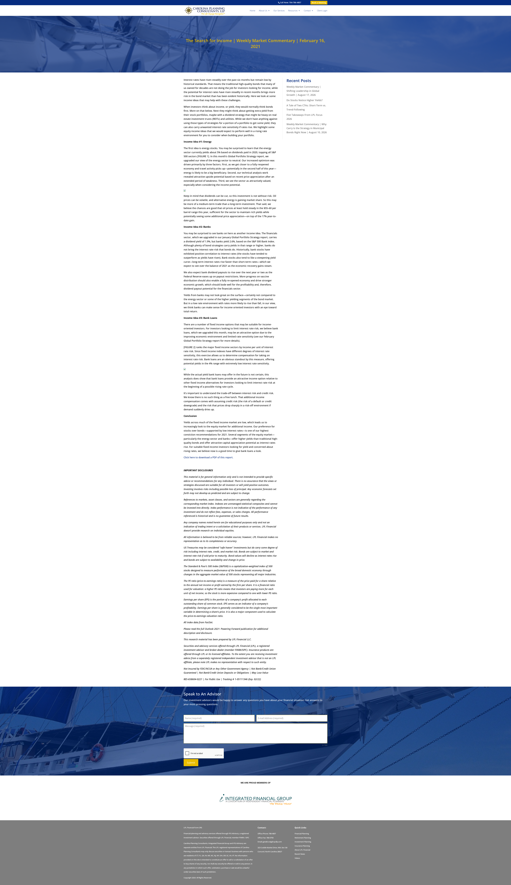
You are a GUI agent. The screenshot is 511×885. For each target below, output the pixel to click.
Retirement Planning (303, 838)
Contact (307, 11)
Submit (191, 762)
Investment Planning (303, 842)
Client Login (322, 11)
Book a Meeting (319, 2)
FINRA (241, 837)
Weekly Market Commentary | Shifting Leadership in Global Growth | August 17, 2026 (304, 90)
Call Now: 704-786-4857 (290, 2)
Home (252, 11)
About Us (263, 11)
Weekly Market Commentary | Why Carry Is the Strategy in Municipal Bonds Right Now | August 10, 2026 (307, 128)
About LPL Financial (302, 850)
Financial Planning (302, 833)
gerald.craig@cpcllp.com (272, 842)
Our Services (279, 11)
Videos (297, 858)
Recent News (300, 854)
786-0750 (269, 838)
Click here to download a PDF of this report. (208, 457)
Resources (293, 11)
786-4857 (272, 833)
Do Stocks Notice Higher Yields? (305, 100)
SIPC (247, 837)
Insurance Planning (302, 846)
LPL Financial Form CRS (193, 827)
